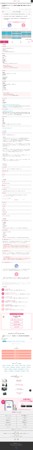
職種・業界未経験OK (21, 369)
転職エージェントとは (8, 415)
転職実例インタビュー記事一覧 (25, 422)
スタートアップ (27, 369)
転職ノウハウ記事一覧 (8, 424)
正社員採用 (7, 31)
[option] (16, 339)
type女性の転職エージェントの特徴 (24, 415)
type (10, 433)
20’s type (21, 436)
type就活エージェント (26, 433)
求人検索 (25, 424)
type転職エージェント (6, 433)
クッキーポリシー (19, 429)
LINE (18, 439)
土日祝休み (7, 32)
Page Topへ (30, 390)
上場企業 (26, 32)
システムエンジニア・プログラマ (21, 3)
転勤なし (26, 31)
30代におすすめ (28, 367)
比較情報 (29, 42)
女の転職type (13, 433)
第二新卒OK (5, 369)
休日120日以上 (18, 367)
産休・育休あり (28, 365)
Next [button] (31, 338)
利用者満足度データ (8, 420)
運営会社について (14, 429)
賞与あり (8, 367)
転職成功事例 (24, 420)
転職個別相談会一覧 (8, 422)
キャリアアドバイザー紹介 (25, 418)
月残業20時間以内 (13, 367)
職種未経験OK (10, 369)
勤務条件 (4, 42)
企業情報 (21, 42)
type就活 (21, 433)
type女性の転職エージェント (4, 3)
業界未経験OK (15, 369)
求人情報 (12, 42)
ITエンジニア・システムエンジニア (13, 3)
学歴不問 (16, 32)
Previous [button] (2, 338)
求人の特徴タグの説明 (28, 39)
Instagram (15, 439)
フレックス (4, 367)
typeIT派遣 (17, 433)
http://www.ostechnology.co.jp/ (6, 187)
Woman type (17, 436)
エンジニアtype (13, 436)
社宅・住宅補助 (16, 31)
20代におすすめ (23, 367)
